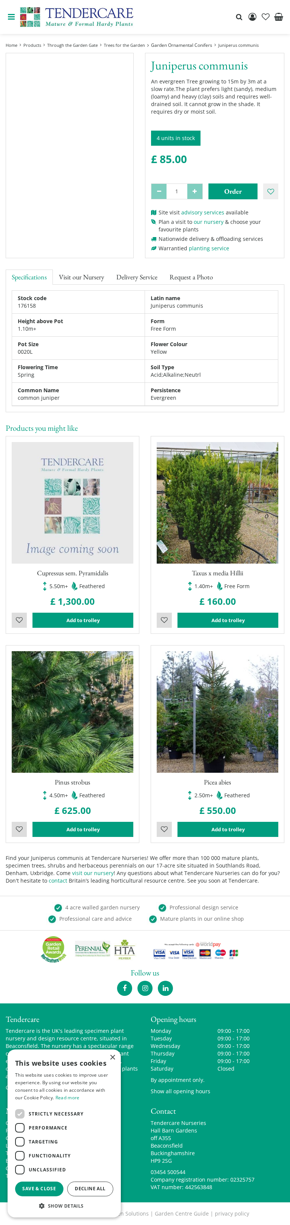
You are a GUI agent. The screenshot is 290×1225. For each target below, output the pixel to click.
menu (11, 17)
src (239, 17)
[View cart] (278, 17)
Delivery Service (136, 277)
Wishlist (19, 620)
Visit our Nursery (81, 277)
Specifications (29, 277)
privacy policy (232, 1213)
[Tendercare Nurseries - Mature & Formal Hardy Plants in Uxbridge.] (77, 17)
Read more (68, 1097)
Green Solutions (128, 1213)
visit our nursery (93, 873)
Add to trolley (83, 620)
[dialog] (64, 1133)
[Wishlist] (265, 17)
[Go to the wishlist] (265, 17)
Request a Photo (191, 277)
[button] (64, 1205)
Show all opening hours (180, 1091)
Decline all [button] (90, 1188)
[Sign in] (252, 17)
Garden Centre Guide (182, 1213)
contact (58, 880)
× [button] (112, 1057)
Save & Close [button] (39, 1188)
